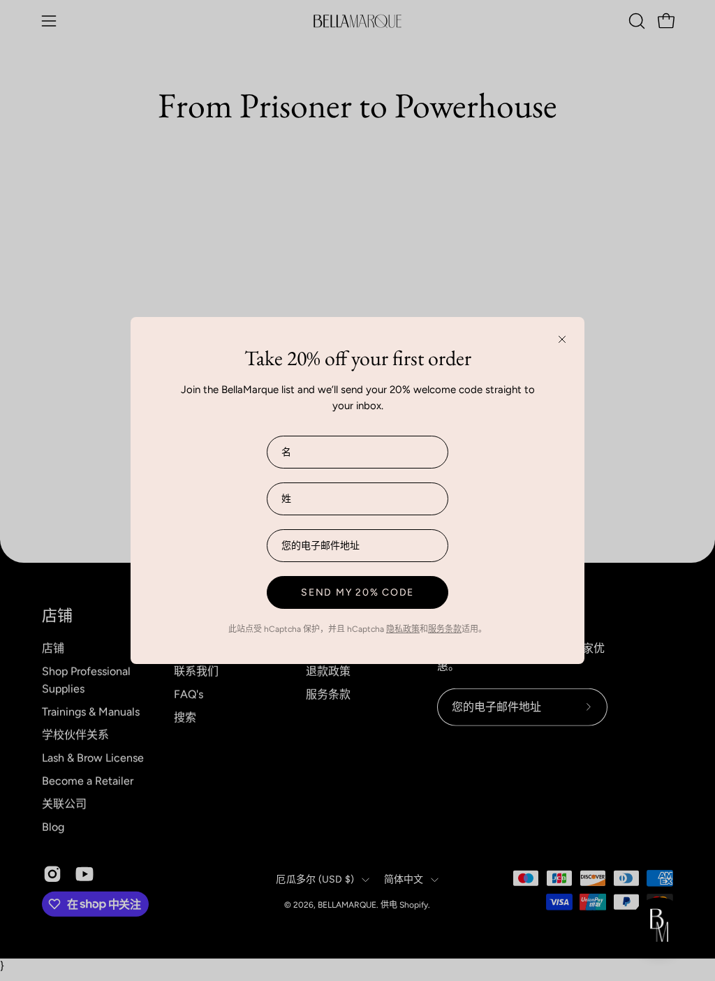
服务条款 (445, 629)
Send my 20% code (357, 592)
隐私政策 (403, 629)
